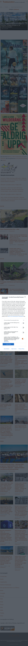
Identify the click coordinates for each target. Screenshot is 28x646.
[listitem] (14, 320)
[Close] (25, 297)
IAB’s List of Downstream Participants (15, 316)
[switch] (23, 323)
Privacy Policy (21, 348)
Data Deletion (6, 348)
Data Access (14, 348)
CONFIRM (8, 344)
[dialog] (14, 323)
